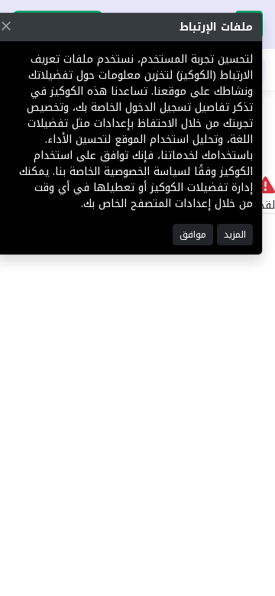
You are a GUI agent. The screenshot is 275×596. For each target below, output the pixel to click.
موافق (193, 234)
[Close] (6, 26)
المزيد (235, 234)
